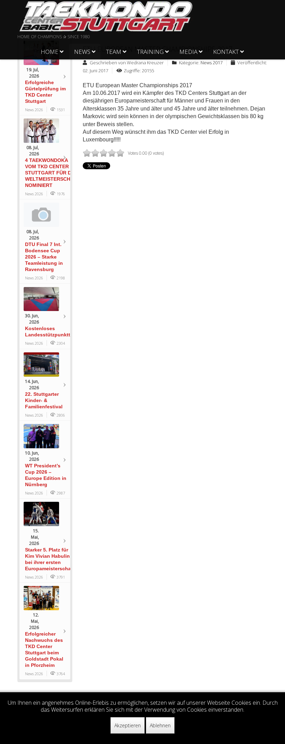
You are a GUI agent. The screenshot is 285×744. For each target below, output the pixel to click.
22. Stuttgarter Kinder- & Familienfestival (44, 400)
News (82, 52)
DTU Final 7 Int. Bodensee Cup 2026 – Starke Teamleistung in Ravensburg (44, 257)
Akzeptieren (127, 725)
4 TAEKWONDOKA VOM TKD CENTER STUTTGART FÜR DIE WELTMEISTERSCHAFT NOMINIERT (52, 172)
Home (49, 52)
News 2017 (211, 62)
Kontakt (226, 52)
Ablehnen (160, 725)
